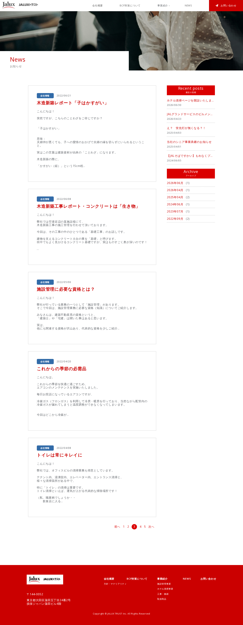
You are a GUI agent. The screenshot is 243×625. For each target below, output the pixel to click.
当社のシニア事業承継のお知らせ (189, 142)
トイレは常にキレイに (60, 455)
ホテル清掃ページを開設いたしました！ (191, 100)
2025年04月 (175, 197)
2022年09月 (175, 219)
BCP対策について (130, 5)
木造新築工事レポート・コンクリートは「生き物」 (88, 206)
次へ (151, 526)
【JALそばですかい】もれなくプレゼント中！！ (191, 156)
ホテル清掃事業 (165, 588)
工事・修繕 (163, 593)
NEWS (188, 5)
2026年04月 (175, 190)
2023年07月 (175, 211)
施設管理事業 (164, 583)
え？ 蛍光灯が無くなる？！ (186, 128)
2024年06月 (175, 204)
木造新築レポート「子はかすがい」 (73, 103)
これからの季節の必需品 (61, 368)
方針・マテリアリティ (115, 583)
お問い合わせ (228, 5)
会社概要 (97, 5)
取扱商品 (161, 598)
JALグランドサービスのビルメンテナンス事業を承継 (191, 114)
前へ (117, 526)
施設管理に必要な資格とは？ (66, 289)
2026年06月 (175, 183)
